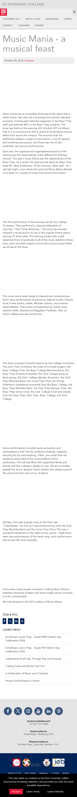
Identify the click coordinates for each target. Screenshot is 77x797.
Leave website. (55, 791)
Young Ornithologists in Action (22, 680)
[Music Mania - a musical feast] (4, 621)
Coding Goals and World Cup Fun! (25, 666)
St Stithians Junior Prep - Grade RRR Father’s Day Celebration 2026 (33, 638)
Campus (29, 60)
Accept (16, 791)
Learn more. (33, 791)
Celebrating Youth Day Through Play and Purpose (33, 658)
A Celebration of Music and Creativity (26, 673)
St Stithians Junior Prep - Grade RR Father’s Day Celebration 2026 (32, 649)
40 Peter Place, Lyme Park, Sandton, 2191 (38, 744)
